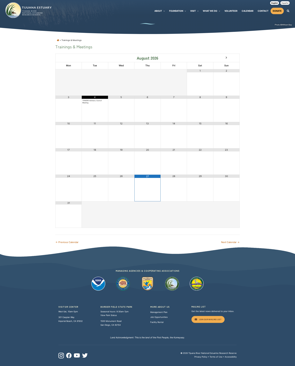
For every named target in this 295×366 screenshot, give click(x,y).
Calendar (247, 11)
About (158, 11)
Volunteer (230, 11)
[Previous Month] (68, 57)
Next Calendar (230, 242)
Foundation (176, 11)
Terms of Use (216, 357)
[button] (163, 11)
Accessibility (231, 357)
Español (285, 3)
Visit (193, 11)
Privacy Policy (200, 357)
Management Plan (158, 312)
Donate (277, 11)
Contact (263, 11)
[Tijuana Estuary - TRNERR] (28, 9)
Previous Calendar (67, 242)
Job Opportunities (159, 317)
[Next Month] (226, 57)
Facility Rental (156, 322)
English (274, 3)
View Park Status (108, 315)
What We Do (210, 11)
